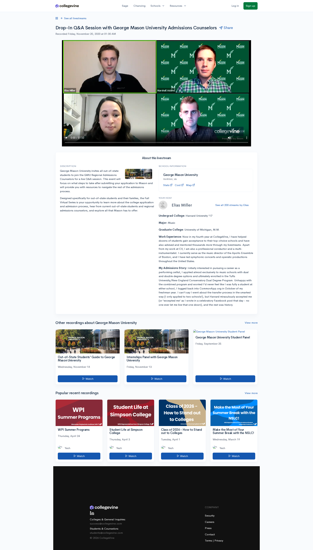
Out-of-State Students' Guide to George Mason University (86, 359)
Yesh (67, 448)
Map (189, 185)
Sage (125, 5)
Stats (166, 185)
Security (209, 515)
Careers (209, 522)
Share (228, 28)
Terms (209, 540)
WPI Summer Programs (74, 430)
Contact (210, 534)
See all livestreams (75, 18)
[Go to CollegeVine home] (67, 6)
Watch (89, 378)
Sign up (250, 5)
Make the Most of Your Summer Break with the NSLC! (233, 431)
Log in (235, 5)
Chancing (139, 5)
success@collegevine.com (106, 523)
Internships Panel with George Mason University (152, 359)
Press (208, 528)
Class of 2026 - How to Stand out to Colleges (181, 431)
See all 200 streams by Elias (232, 205)
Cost (178, 185)
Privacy (218, 540)
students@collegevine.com (106, 532)
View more (251, 322)
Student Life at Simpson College (125, 431)
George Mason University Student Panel (222, 337)
